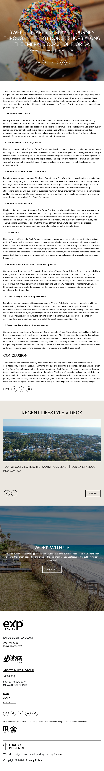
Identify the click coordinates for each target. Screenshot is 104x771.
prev (7, 493)
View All (93, 493)
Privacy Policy (34, 760)
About (6, 698)
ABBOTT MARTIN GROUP (18, 670)
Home (6, 693)
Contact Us (9, 703)
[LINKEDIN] (20, 713)
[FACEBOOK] (6, 713)
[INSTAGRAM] (13, 713)
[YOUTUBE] (28, 713)
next (14, 493)
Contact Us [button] (52, 569)
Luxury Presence (55, 754)
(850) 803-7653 (10, 643)
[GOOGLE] (35, 713)
